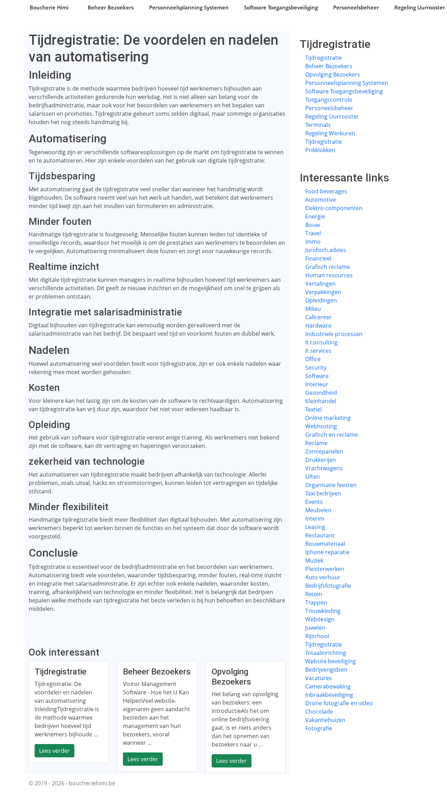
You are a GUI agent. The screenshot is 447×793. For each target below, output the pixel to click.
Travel (313, 233)
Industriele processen (333, 334)
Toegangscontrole (328, 99)
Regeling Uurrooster (332, 116)
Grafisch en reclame (331, 434)
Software (317, 376)
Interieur (316, 384)
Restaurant (320, 535)
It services (318, 351)
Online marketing (328, 418)
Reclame (316, 443)
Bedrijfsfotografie (328, 586)
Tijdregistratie (323, 58)
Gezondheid (321, 392)
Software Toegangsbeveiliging (281, 7)
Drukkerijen (320, 460)
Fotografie (318, 728)
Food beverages (326, 191)
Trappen (316, 602)
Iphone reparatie (327, 552)
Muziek (314, 560)
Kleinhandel (320, 401)
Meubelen (318, 510)
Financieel (318, 258)
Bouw (312, 225)
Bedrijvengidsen (326, 669)
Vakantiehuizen (325, 720)
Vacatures (318, 678)
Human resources (329, 275)
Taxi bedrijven (323, 493)
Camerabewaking (328, 686)
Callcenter (318, 317)
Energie (315, 216)
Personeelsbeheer (356, 7)
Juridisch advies (325, 250)
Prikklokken (320, 150)
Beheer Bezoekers (111, 7)
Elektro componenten (333, 208)
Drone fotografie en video (339, 703)
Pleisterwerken (324, 569)
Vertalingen (320, 283)
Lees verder (54, 751)
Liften (312, 476)
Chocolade (319, 711)
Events (314, 502)
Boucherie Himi (49, 7)
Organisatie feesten (331, 485)
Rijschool (317, 636)
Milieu (313, 309)
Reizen (313, 594)
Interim (314, 518)
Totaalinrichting (325, 653)
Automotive (320, 199)
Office (313, 359)
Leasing (315, 527)
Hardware (318, 325)
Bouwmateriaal (325, 544)
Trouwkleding (322, 611)
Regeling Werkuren (330, 133)
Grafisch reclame (327, 267)
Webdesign (320, 619)
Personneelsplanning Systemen (189, 7)
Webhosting (321, 426)
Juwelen (315, 627)
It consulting (321, 342)
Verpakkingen (323, 292)
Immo (313, 241)
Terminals (318, 125)
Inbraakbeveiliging (329, 695)
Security (316, 367)
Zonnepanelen (324, 451)
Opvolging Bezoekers (332, 74)
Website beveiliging (330, 661)
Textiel (313, 409)
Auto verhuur (322, 577)
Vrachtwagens (324, 468)
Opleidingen (321, 300)
